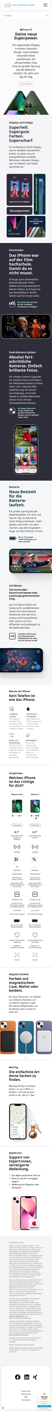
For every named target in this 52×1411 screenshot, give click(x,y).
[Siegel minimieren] (50, 1395)
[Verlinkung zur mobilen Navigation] (45, 4)
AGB (26, 1397)
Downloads (26, 1399)
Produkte (7, 15)
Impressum (26, 1391)
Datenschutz (26, 1394)
